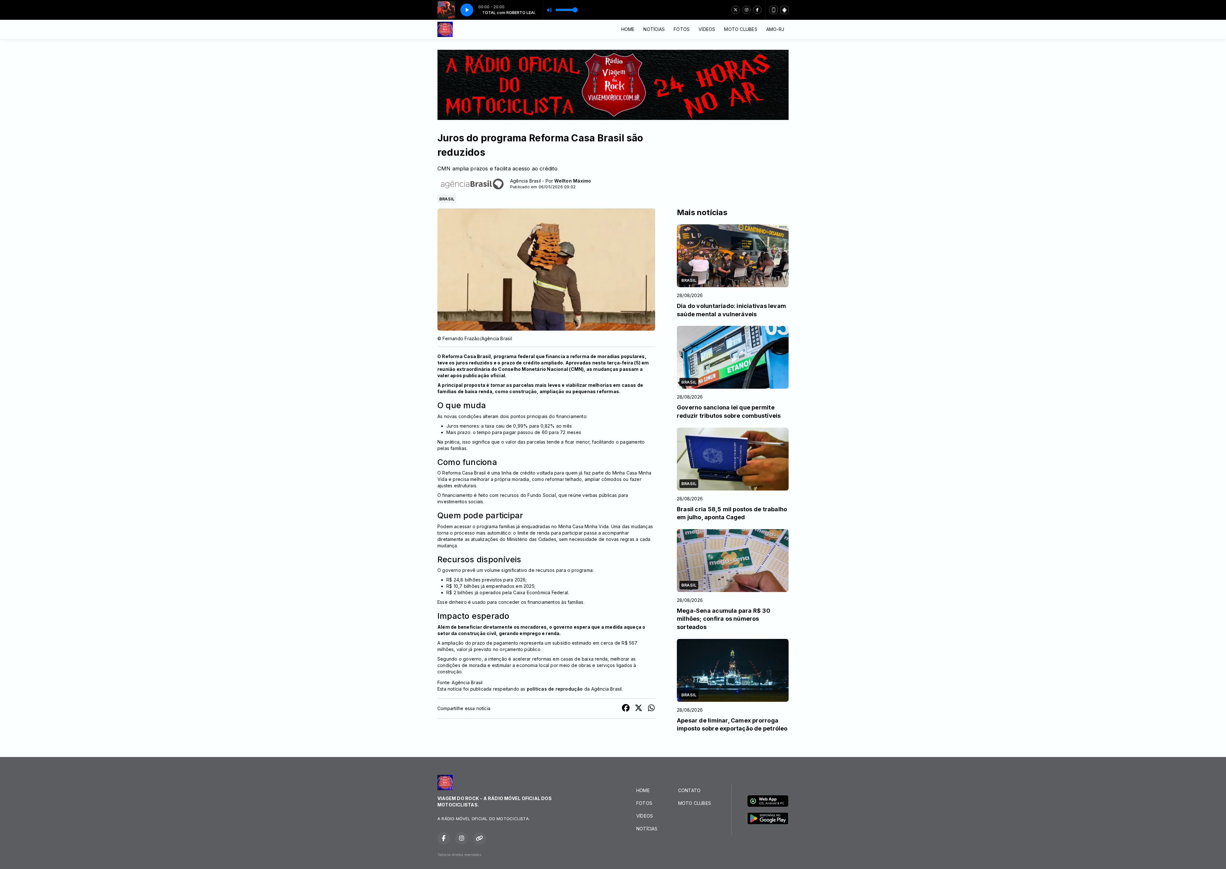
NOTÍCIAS (654, 29)
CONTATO (689, 790)
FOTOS (682, 29)
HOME (628, 29)
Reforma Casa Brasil (466, 356)
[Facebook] (757, 10)
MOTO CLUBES (740, 29)
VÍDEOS (707, 29)
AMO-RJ (775, 29)
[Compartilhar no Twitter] (638, 708)
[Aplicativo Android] (784, 10)
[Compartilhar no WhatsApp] (651, 708)
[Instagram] (746, 10)
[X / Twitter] (735, 10)
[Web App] (773, 10)
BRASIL (446, 198)
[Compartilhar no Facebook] (626, 708)
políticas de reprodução (555, 689)
